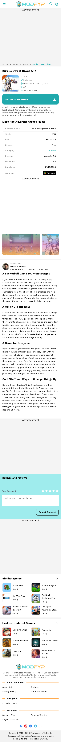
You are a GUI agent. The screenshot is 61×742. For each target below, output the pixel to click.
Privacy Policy (9, 691)
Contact (34, 687)
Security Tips (8, 715)
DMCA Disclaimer (38, 691)
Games (15, 64)
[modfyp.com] (30, 4)
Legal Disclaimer (10, 719)
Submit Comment (47, 512)
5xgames (27, 80)
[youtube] (39, 726)
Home (5, 64)
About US (7, 687)
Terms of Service (38, 715)
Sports (25, 64)
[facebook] (21, 726)
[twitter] (30, 726)
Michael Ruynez (18, 266)
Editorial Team (9, 703)
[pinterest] (25, 726)
